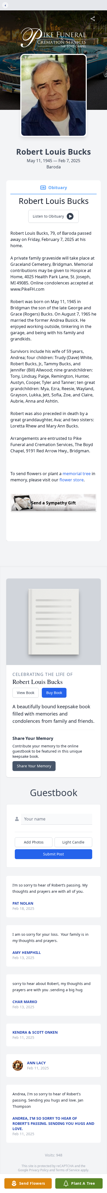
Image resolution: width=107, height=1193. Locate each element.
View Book (25, 692)
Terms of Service (68, 1170)
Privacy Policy (39, 1170)
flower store (71, 480)
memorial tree (77, 473)
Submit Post (53, 854)
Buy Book (54, 692)
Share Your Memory (34, 765)
